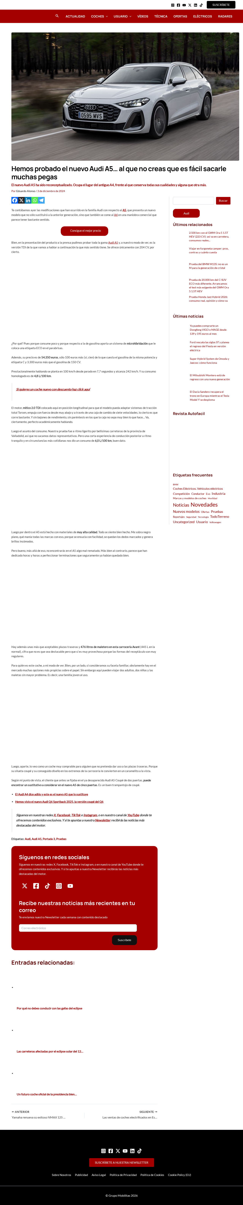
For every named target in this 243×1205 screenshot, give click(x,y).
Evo (208, 493)
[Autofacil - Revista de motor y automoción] (22, 16)
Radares (225, 16)
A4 (116, 214)
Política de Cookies (152, 1175)
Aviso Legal (99, 1175)
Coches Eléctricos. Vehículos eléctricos (198, 488)
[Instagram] (172, 5)
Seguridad (191, 517)
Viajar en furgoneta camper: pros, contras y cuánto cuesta (209, 250)
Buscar (223, 200)
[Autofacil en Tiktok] (47, 887)
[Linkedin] (195, 5)
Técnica (160, 16)
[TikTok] (201, 5)
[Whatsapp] (34, 200)
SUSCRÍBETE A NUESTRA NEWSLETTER (121, 1162)
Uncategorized (184, 522)
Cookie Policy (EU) (179, 1175)
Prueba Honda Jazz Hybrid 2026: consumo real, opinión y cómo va (208, 298)
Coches (97, 16)
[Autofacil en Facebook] (36, 888)
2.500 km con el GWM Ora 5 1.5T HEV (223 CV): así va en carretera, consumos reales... (209, 236)
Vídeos (142, 16)
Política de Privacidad (123, 1175)
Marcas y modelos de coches (189, 498)
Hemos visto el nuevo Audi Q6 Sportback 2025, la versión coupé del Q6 (59, 801)
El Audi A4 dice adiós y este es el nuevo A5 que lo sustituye (51, 794)
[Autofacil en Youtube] (70, 887)
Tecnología (203, 517)
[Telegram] (41, 200)
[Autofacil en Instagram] (59, 888)
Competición (181, 493)
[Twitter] (117, 1150)
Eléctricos (202, 16)
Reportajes (179, 516)
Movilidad (212, 498)
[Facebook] (178, 5)
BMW (175, 484)
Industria (218, 493)
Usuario (121, 16)
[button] (221, 5)
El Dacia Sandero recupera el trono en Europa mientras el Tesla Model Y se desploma (209, 395)
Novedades (204, 504)
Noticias (181, 505)
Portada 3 (49, 839)
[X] (21, 200)
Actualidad (75, 16)
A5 (124, 210)
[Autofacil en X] (25, 887)
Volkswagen (215, 522)
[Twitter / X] (190, 5)
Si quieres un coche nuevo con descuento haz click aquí (53, 389)
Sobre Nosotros (61, 1175)
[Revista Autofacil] (201, 440)
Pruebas (61, 839)
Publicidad (81, 1175)
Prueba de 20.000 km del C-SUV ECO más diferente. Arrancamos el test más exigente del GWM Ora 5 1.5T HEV (209, 285)
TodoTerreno (219, 517)
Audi (28, 839)
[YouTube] (184, 5)
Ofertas (180, 16)
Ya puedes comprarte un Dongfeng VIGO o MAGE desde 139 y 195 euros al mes (208, 329)
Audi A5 (113, 242)
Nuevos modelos (186, 511)
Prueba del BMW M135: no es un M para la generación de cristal (208, 265)
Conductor (197, 493)
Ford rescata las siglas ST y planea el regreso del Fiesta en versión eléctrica (209, 346)
